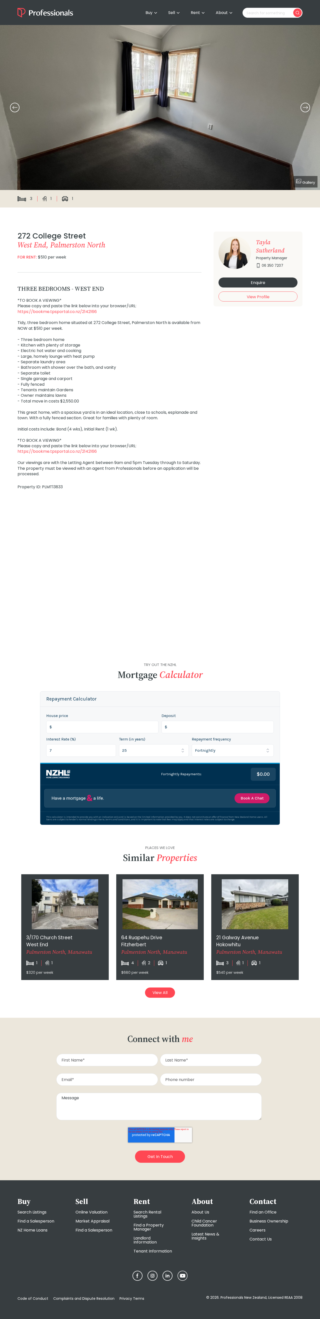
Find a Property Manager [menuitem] (149, 1227)
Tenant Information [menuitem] (153, 1251)
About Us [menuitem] (200, 1212)
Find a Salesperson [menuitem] (36, 1221)
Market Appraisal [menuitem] (93, 1221)
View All (160, 993)
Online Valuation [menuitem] (92, 1212)
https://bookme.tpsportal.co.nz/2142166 (57, 311)
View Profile (258, 297)
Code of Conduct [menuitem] (33, 1298)
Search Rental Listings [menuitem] (147, 1214)
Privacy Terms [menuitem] (132, 1298)
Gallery (308, 182)
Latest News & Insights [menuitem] (205, 1236)
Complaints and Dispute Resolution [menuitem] (83, 1298)
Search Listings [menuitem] (32, 1212)
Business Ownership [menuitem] (269, 1221)
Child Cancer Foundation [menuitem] (204, 1223)
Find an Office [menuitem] (263, 1212)
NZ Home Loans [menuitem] (33, 1230)
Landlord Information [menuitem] (145, 1240)
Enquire (258, 283)
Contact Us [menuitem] (261, 1239)
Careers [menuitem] (258, 1230)
